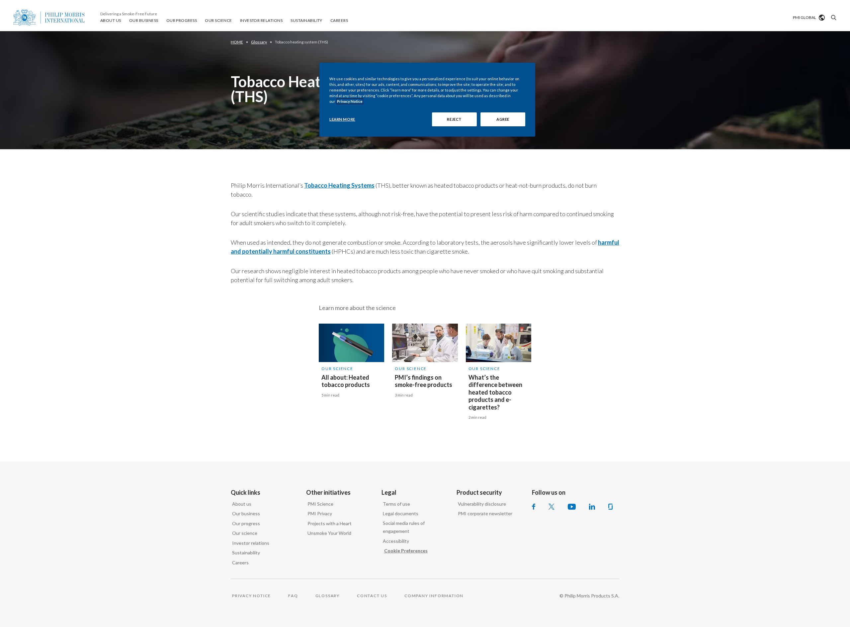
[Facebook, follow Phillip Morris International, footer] (533, 507)
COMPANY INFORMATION (434, 595)
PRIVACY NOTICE (251, 595)
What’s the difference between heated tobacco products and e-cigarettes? (495, 392)
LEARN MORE (342, 119)
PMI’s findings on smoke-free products (423, 381)
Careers (240, 562)
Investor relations (250, 543)
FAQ (293, 595)
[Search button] (833, 18)
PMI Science (320, 504)
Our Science (337, 368)
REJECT (454, 119)
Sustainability (246, 552)
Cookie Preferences (406, 550)
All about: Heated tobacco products (345, 381)
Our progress (246, 523)
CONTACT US (372, 595)
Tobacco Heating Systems (339, 185)
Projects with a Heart (329, 523)
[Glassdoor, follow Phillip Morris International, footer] (610, 507)
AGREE (502, 119)
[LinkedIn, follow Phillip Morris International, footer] (592, 507)
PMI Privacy (319, 513)
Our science (244, 533)
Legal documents (400, 513)
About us (241, 504)
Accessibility (396, 541)
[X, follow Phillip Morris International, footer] (551, 507)
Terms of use (396, 504)
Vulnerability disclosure (482, 504)
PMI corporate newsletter (485, 513)
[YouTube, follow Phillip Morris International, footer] (572, 507)
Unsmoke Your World (329, 533)
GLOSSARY (327, 595)
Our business (246, 513)
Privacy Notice (350, 101)
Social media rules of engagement (404, 527)
